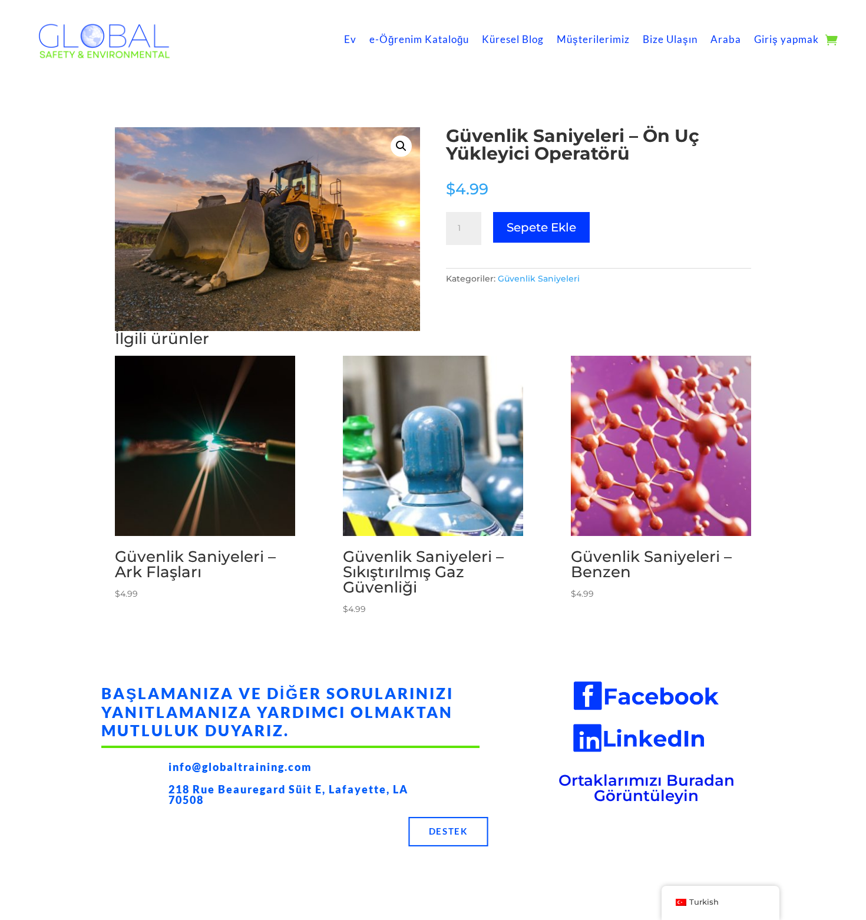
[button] (401, 146)
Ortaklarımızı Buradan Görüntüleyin (646, 788)
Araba (725, 39)
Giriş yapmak (786, 39)
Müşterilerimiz (593, 39)
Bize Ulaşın (670, 39)
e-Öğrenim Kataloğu (419, 39)
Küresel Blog (513, 39)
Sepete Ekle (541, 227)
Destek (448, 831)
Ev (350, 39)
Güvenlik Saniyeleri (539, 278)
